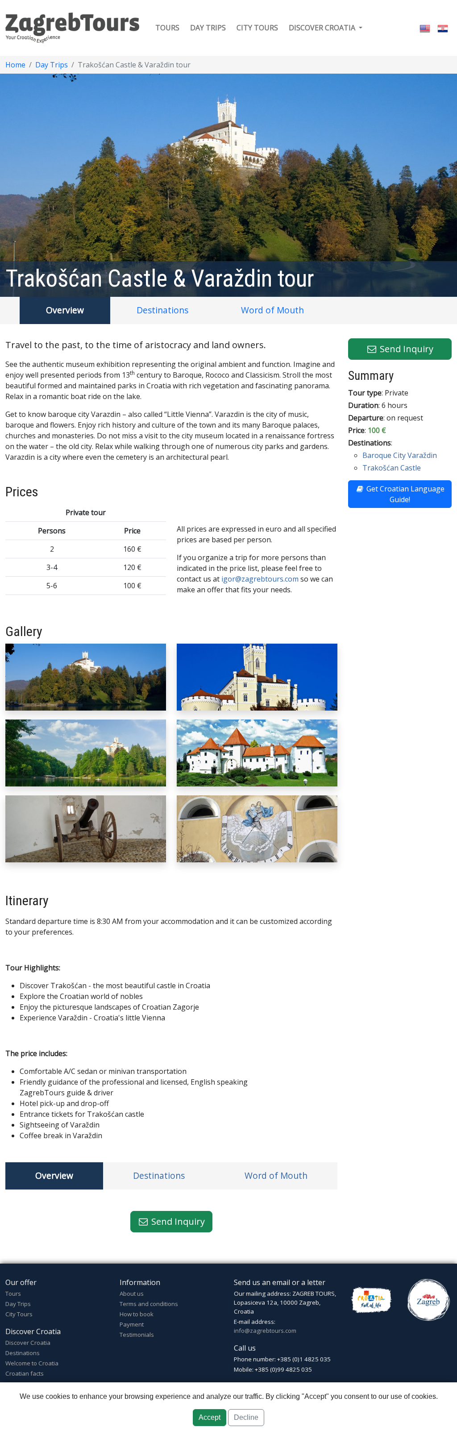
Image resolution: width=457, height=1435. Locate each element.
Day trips (208, 28)
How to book (137, 1314)
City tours (257, 28)
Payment (132, 1324)
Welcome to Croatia (31, 1363)
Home (15, 65)
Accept (209, 1417)
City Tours (19, 1314)
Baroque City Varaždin (399, 455)
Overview (65, 310)
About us (132, 1293)
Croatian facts (24, 1373)
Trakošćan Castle (391, 468)
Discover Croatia (27, 1343)
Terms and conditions (149, 1304)
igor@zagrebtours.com (260, 579)
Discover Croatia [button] (323, 28)
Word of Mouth (272, 310)
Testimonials (137, 1335)
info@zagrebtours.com (265, 1331)
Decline (246, 1417)
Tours (167, 28)
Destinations (162, 310)
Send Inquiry (177, 1221)
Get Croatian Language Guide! (405, 494)
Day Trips (51, 65)
